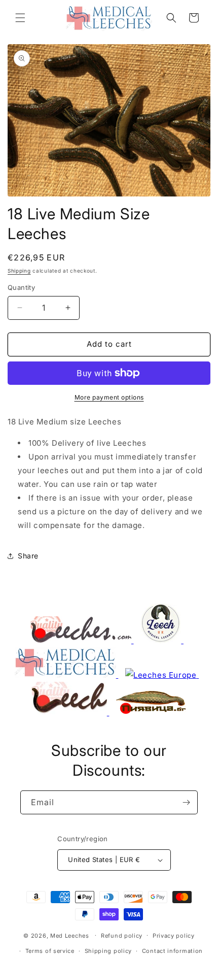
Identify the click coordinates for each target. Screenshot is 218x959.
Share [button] (28, 555)
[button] (20, 18)
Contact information (172, 950)
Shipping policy (108, 950)
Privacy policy (174, 935)
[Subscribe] (186, 802)
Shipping (19, 271)
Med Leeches (69, 935)
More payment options (109, 397)
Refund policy (121, 935)
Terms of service (50, 950)
